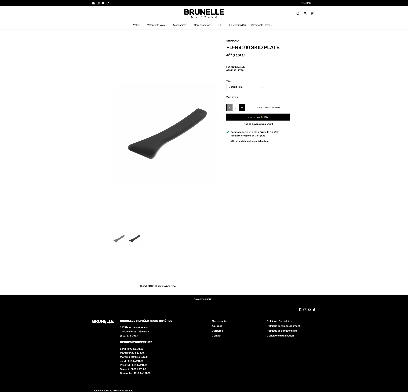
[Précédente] (116, 117)
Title (228, 81)
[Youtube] (103, 3)
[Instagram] (98, 3)
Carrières (217, 330)
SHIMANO (232, 40)
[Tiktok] (107, 3)
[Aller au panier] (312, 13)
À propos (217, 326)
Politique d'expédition (279, 321)
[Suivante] (214, 117)
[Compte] (305, 13)
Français (305, 3)
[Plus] (242, 107)
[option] (165, 134)
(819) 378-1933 (129, 335)
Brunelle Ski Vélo (124, 390)
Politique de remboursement (283, 326)
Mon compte (219, 321)
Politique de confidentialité (282, 330)
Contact (216, 335)
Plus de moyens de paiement (258, 124)
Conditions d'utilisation (280, 335)
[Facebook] (93, 3)
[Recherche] (298, 13)
